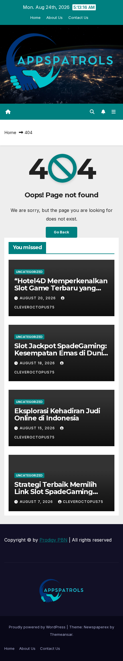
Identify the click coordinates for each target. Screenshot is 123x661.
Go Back (61, 232)
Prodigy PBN (53, 540)
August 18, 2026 (38, 363)
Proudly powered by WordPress (38, 627)
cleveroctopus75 (83, 501)
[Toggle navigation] (114, 111)
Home (35, 17)
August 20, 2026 (38, 298)
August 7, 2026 (37, 501)
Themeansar (61, 634)
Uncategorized (29, 272)
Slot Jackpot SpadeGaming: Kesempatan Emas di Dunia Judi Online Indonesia (60, 353)
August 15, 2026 (38, 428)
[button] (92, 112)
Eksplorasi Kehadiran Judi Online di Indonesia (57, 414)
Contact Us (78, 17)
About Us (54, 17)
